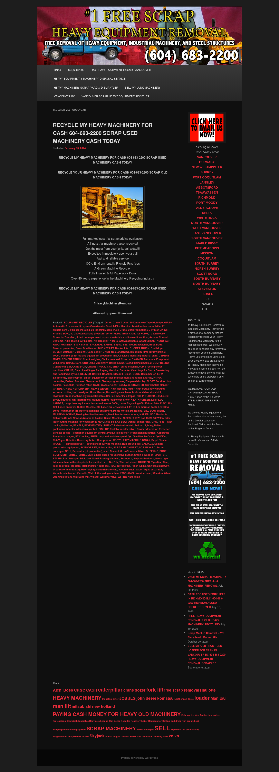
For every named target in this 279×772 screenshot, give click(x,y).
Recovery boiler (86, 440)
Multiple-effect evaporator (123, 414)
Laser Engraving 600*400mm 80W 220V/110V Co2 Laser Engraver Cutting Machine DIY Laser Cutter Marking (112, 405)
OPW (154, 421)
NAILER (144, 414)
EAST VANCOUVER (207, 233)
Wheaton (158, 473)
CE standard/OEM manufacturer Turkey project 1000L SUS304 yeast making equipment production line (109, 353)
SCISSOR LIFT (88, 447)
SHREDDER (86, 455)
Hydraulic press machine (67, 396)
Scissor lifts (105, 447)
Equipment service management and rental (117, 377)
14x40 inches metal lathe (146, 326)
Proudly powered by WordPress (139, 758)
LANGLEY (207, 182)
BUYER (57, 352)
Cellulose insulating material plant (137, 355)
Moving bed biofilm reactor (91, 414)
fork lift (154, 689)
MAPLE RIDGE (207, 243)
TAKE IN (113, 462)
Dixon (128, 374)
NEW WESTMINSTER (207, 167)
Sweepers (126, 458)
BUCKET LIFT (106, 348)
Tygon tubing (138, 466)
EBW (160, 374)
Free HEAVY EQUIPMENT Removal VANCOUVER (120, 70)
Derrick (96, 374)
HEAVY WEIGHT (100, 388)
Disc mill (118, 374)
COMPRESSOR (162, 363)
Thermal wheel (127, 462)
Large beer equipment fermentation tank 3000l (91, 403)
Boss (79, 348)
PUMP (94, 436)
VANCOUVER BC (64, 96)
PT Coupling (82, 436)
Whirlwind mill (81, 477)
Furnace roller (84, 385)
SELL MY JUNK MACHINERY (142, 87)
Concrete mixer (62, 366)
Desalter (107, 374)
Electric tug (59, 377)
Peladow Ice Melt (123, 425)
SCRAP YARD (147, 447)
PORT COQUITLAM (207, 177)
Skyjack (97, 736)
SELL (68, 451)
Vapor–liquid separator (149, 469)
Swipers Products (143, 458)
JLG (132, 698)
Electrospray (75, 377)
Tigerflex (156, 462)
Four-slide (68, 385)
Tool (55, 466)
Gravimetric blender (157, 385)
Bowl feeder (90, 348)
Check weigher (91, 359)
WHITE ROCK (207, 217)
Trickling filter (90, 466)
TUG (113, 466)
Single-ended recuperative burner (113, 455)
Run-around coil (131, 444)
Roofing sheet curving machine (103, 444)
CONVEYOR (79, 366)
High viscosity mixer (123, 388)
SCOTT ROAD (207, 273)
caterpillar (110, 689)
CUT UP (68, 370)
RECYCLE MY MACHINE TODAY (131, 440)
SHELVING (152, 451)
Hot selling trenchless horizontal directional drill (133, 392)
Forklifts (160, 381)
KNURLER (144, 399)
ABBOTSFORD (207, 187)
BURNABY (207, 162)
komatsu (165, 698)
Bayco (117, 344)
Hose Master (97, 392)
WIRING (122, 477)
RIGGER (57, 444)
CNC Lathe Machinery (95, 363)
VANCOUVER (207, 157)
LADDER (58, 403)
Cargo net (80, 352)
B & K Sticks (81, 344)
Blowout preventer (63, 348)
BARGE (108, 344)
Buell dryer (157, 348)
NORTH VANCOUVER (207, 223)
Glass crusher (109, 385)
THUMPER (144, 462)
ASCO (160, 341)
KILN (133, 399)
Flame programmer (113, 381)
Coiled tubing (116, 363)
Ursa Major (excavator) (66, 469)
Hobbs (67, 392)
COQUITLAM (207, 258)
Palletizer (66, 425)
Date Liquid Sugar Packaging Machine (96, 370)
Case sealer (94, 352)
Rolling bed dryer (74, 444)
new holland (103, 706)
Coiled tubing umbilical (138, 363)
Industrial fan (68, 399)
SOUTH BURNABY (207, 278)
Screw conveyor (145, 729)
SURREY (207, 172)
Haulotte (208, 690)
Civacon (126, 359)
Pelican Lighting (144, 425)
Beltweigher (141, 344)
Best (152, 344)
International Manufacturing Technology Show (103, 399)
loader (64, 410)
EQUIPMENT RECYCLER (78, 322)
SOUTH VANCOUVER (207, 238)
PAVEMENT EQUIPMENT (98, 425)
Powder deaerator (147, 429)
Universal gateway (158, 466)
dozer (140, 690)
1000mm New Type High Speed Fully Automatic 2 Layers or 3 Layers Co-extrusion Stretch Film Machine (112, 324)
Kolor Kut (156, 399)
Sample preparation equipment (69, 729)
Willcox (94, 477)
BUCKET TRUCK (140, 348)
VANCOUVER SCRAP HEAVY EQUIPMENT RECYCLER (115, 96)
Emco (87, 377)
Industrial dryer (110, 698)
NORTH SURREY (207, 268)
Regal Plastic (159, 440)
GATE (96, 385)
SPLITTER (160, 455)
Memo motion (121, 410)
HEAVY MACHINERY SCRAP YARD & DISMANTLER (86, 87)
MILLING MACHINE (64, 414)
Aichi (57, 690)
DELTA (207, 213)
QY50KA (161, 436)
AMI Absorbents (128, 341)
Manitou (218, 698)
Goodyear (124, 385)
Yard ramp (134, 477)
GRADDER (137, 385)
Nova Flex (110, 421)
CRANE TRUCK (96, 366)
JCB (123, 698)
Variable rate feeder (64, 473)
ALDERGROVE (207, 207)
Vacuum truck (126, 469)
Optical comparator (139, 421)
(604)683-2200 (75, 70)
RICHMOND (206, 197)
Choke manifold (111, 359)
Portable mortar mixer (123, 429)
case (79, 689)
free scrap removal (181, 690)
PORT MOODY (207, 202)
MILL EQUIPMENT (154, 410)
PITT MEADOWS (207, 248)
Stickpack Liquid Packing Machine (99, 458)
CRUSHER (113, 366)
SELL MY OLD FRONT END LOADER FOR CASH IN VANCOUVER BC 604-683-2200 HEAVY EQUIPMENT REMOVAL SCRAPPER (206, 654)
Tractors (76, 466)
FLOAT (151, 381)
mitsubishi (81, 706)
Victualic (82, 473)
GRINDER (58, 388)
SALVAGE (147, 444)
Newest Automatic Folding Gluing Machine (97, 418)
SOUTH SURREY (207, 263)
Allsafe (114, 341)
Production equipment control (89, 432)
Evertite (147, 377)
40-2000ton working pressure (87, 333)
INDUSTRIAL (149, 396)
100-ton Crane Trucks (115, 322)
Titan (165, 462)
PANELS (78, 425)
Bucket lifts (121, 348)
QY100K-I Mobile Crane (141, 436)
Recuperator (104, 440)
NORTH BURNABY (207, 283)
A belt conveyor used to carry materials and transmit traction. (112, 337)
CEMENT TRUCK (72, 359)
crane (128, 690)
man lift (73, 410)
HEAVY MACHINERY (78, 388)
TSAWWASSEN (207, 192)
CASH (106, 352)
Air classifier (101, 341)
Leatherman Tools (146, 407)
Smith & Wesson (143, 455)
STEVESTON (207, 289)
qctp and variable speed (113, 436)
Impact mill (134, 396)
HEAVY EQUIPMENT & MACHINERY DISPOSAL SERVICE (90, 78)
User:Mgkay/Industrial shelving (99, 469)
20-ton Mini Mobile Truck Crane (109, 330)
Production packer (118, 432)
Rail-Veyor (59, 440)
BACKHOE (96, 344)
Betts (159, 344)
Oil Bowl (122, 421)
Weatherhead (143, 473)
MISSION (206, 253)
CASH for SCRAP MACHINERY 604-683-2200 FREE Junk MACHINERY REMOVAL (207, 581)
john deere (146, 698)
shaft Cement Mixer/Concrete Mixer (124, 451)
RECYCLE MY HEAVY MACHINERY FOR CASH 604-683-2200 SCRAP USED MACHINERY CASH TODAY (103, 133)
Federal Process (75, 381)
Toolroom (64, 466)
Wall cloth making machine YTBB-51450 (111, 473)
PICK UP (104, 429)
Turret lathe (123, 466)
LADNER (207, 294)
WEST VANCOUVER (207, 228)
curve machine (129, 366)
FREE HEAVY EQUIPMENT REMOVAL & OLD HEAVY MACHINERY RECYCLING (204, 620)
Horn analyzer (81, 392)
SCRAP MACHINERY (125, 447)
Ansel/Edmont (147, 341)
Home (57, 70)
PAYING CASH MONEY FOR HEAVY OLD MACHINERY (117, 714)
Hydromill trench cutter (96, 396)
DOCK (136, 374)
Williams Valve (108, 477)
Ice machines (119, 396)
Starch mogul (70, 458)
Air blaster (86, 341)
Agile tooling (72, 341)
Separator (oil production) (87, 451)
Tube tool (104, 466)
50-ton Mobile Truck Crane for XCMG (127, 333)
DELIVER (85, 374)
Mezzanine (136, 410)
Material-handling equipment (95, 410)
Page (161, 421)
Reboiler (71, 440)
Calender (68, 352)
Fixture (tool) (93, 381)
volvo (174, 736)
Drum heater (148, 374)
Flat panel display (135, 381)
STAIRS (57, 458)
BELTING (128, 344)
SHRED (73, 455)
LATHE (131, 407)
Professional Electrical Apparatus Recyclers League (80, 720)
